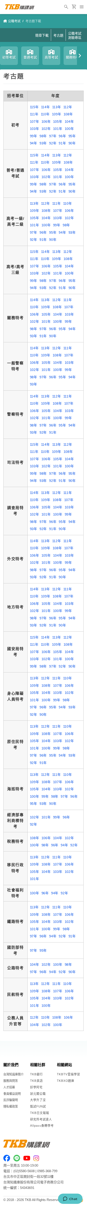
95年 (72, 136)
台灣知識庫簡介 (13, 1074)
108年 (68, 114)
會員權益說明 (12, 1093)
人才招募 (9, 1087)
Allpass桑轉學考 (42, 1125)
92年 (52, 143)
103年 (34, 129)
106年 (46, 121)
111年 (34, 114)
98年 (43, 136)
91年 (62, 143)
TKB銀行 (36, 1074)
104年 (69, 121)
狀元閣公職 (38, 1093)
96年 (62, 136)
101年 (57, 129)
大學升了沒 (38, 1100)
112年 (67, 107)
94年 (33, 143)
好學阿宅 (36, 1087)
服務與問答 (10, 1080)
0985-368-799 (47, 1171)
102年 (46, 129)
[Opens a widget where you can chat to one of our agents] (70, 1199)
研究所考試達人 (41, 1119)
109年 (56, 114)
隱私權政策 (10, 1106)
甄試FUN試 (38, 1106)
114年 (45, 107)
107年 (34, 121)
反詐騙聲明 (10, 1100)
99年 (33, 136)
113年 (56, 107)
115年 (34, 107)
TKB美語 (36, 1080)
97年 (52, 136)
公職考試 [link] (14, 21)
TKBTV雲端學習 (68, 1074)
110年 (45, 114)
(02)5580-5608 (24, 1171)
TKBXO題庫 (65, 1080)
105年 (57, 121)
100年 (69, 129)
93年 (43, 143)
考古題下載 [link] (33, 21)
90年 (72, 143)
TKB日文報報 (39, 1113)
